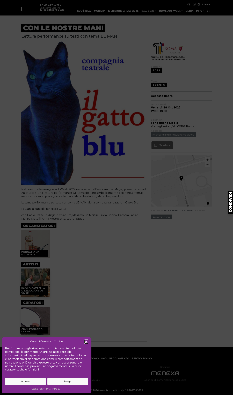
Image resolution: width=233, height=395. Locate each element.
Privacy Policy (53, 389)
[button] (86, 341)
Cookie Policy (38, 389)
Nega (67, 381)
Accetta (25, 381)
